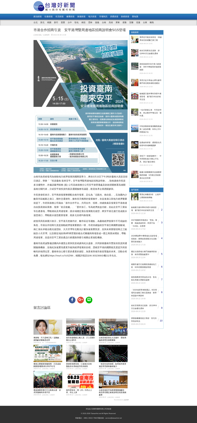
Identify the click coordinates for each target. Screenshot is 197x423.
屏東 (118, 22)
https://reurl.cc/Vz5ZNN (61, 255)
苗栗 (63, 22)
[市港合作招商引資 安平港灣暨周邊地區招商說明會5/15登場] (72, 300)
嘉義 (97, 22)
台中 (70, 22)
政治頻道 (38, 16)
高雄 (111, 22)
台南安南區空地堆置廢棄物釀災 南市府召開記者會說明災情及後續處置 (112, 392)
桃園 (49, 22)
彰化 (77, 22)
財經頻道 (125, 16)
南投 (83, 22)
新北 (42, 22)
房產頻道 (114, 16)
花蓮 (138, 22)
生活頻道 (59, 16)
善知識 (135, 16)
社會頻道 (48, 16)
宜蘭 (131, 22)
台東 (145, 22)
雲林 (90, 22)
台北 (36, 22)
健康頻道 (70, 16)
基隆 (124, 22)
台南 (104, 22)
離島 (152, 22)
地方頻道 (92, 16)
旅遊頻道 (81, 16)
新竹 (56, 22)
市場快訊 (103, 16)
